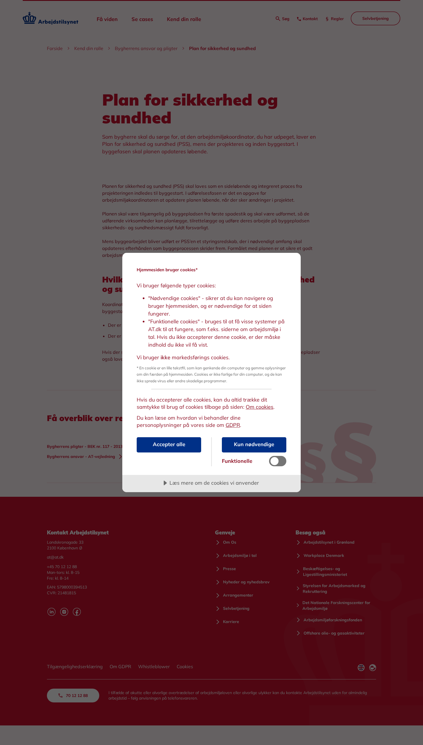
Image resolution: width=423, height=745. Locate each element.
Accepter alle (169, 444)
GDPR (233, 425)
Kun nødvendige (254, 444)
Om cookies (259, 407)
